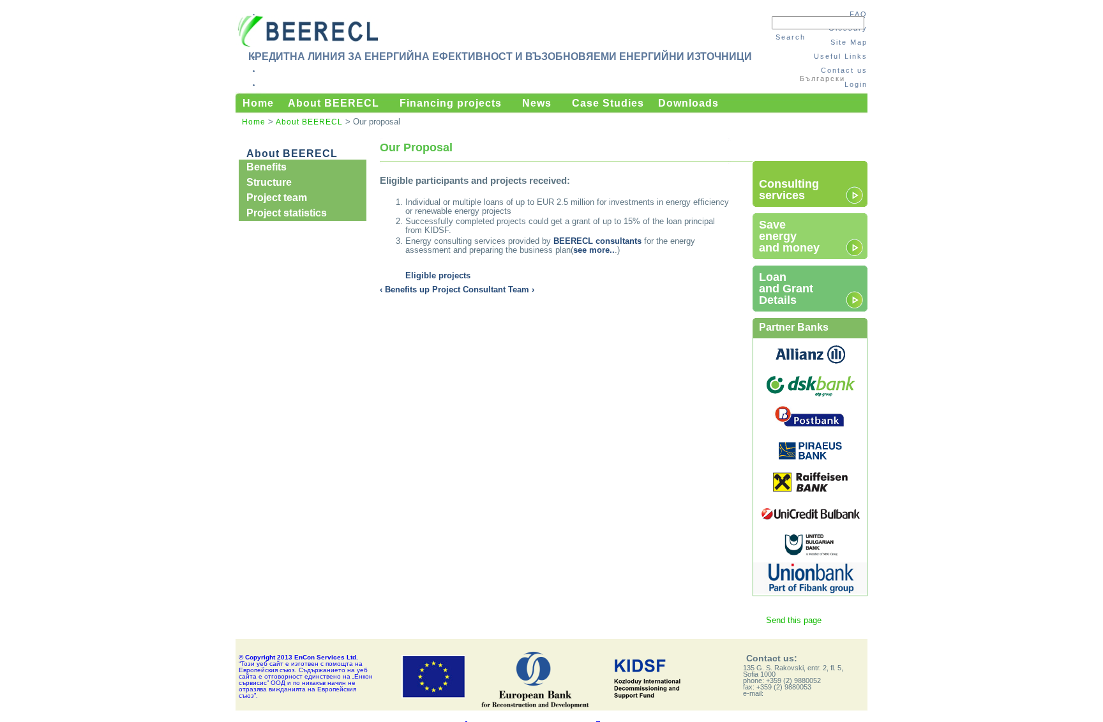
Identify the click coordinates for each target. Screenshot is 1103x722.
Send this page (794, 620)
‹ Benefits (398, 289)
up (424, 289)
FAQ (858, 14)
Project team (276, 197)
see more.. (594, 250)
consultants (597, 241)
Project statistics (286, 212)
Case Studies (608, 103)
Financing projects (451, 103)
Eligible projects (437, 275)
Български (822, 78)
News (537, 103)
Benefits (266, 167)
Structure (269, 182)
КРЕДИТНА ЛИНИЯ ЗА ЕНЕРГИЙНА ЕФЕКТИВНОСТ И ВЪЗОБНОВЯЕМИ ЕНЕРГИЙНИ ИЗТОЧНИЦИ (500, 56)
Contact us (844, 70)
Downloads (688, 103)
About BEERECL (333, 103)
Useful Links (840, 56)
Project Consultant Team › (483, 289)
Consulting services (789, 189)
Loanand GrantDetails (786, 288)
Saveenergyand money (789, 236)
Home (258, 103)
